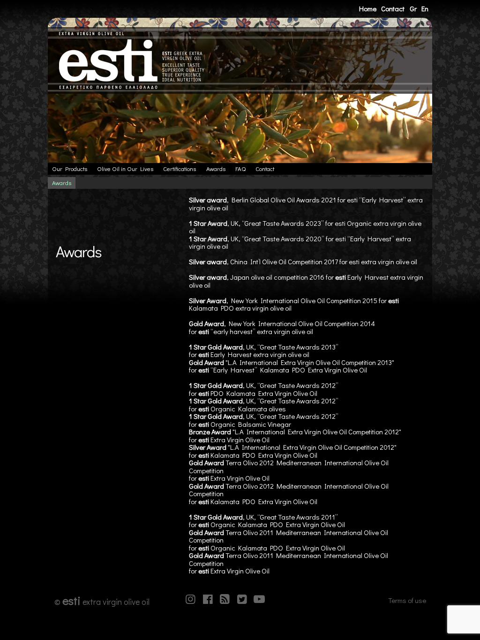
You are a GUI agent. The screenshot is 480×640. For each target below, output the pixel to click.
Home (367, 8)
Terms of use (407, 600)
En (424, 8)
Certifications (179, 168)
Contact (393, 8)
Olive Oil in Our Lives (125, 168)
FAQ (240, 168)
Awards (215, 168)
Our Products (69, 168)
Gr (413, 8)
